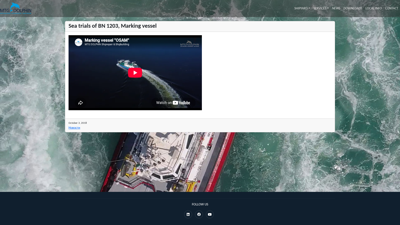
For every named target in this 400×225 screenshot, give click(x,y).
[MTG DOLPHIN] (15, 8)
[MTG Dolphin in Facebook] (199, 214)
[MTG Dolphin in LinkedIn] (188, 214)
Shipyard (301, 8)
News (336, 8)
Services (320, 8)
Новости (74, 128)
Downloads (353, 8)
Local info (373, 8)
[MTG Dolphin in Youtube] (210, 214)
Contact (391, 8)
